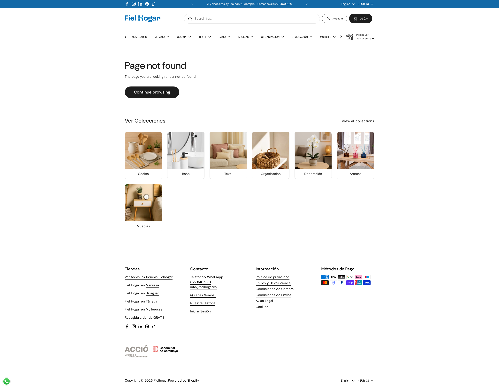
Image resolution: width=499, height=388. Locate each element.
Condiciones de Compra (275, 289)
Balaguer (152, 293)
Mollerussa (154, 309)
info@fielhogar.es (203, 287)
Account (338, 18)
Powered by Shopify (183, 380)
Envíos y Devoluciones (273, 283)
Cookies (262, 307)
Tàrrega (151, 301)
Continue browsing (152, 92)
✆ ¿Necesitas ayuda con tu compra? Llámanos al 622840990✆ (249, 3)
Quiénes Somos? (203, 295)
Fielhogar (160, 380)
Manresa (152, 285)
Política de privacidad (272, 277)
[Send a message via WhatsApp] (6, 381)
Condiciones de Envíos (273, 295)
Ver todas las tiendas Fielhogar (149, 277)
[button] (360, 18)
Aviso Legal (264, 301)
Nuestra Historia (202, 303)
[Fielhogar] (142, 18)
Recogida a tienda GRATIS (145, 317)
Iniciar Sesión (200, 311)
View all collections (358, 121)
